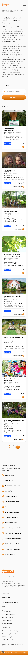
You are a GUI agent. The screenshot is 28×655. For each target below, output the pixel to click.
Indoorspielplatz (7, 623)
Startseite (4, 10)
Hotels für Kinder (7, 620)
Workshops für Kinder (8, 614)
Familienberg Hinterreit (9, 634)
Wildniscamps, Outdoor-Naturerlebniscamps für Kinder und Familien (12, 637)
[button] (3, 652)
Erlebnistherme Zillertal (9, 640)
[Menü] (24, 4)
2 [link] (13, 447)
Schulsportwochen (7, 617)
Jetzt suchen (14, 97)
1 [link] (9, 447)
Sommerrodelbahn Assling (10, 631)
